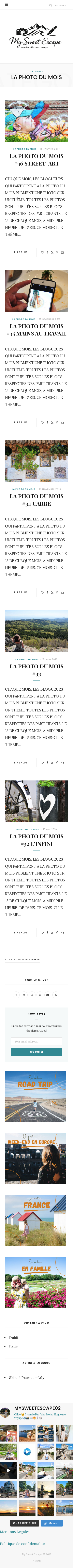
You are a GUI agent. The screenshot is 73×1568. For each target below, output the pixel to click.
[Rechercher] (50, 5)
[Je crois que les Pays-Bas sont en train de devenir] (46, 1489)
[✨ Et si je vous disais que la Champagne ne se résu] (46, 1470)
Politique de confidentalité (22, 1543)
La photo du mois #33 (36, 669)
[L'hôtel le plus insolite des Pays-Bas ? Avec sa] (8, 1489)
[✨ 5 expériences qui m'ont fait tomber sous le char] (27, 1489)
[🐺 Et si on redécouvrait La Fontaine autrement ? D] (27, 1470)
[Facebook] (47, 252)
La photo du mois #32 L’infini (36, 839)
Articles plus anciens (24, 959)
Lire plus (21, 252)
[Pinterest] (57, 252)
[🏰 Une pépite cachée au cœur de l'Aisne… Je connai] (46, 1452)
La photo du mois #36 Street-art (36, 159)
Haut (38, 1560)
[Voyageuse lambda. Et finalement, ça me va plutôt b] (46, 1433)
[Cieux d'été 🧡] (8, 1508)
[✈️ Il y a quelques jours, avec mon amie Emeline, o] (8, 1470)
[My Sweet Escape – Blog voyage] (36, 36)
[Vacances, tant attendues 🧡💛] (27, 1508)
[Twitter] (52, 252)
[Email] (62, 252)
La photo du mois (24, 149)
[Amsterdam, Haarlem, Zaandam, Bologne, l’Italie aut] (27, 1433)
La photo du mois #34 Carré (36, 499)
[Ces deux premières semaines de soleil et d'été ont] (46, 1508)
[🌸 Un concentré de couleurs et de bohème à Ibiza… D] (8, 1433)
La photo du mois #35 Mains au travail (36, 329)
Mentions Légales (15, 1531)
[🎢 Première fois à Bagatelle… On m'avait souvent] (8, 1452)
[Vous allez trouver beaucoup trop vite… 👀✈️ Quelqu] (27, 1452)
